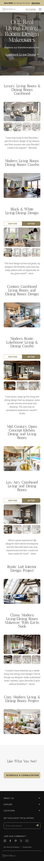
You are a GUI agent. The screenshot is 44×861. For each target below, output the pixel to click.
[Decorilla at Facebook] (10, 841)
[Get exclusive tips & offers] (37, 825)
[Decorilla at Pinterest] (16, 841)
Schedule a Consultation (22, 775)
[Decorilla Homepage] (8, 9)
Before (12, 223)
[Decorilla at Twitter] (21, 841)
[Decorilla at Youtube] (26, 841)
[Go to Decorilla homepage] (8, 856)
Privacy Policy (27, 847)
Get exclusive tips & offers (19, 818)
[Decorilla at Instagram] (5, 841)
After (31, 223)
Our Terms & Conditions (11, 847)
